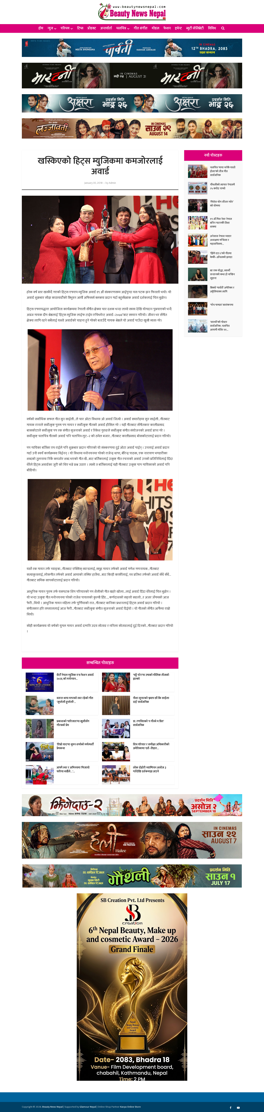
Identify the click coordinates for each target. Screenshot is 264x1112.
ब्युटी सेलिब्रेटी (195, 28)
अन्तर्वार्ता (106, 28)
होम (40, 28)
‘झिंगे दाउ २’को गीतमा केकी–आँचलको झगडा (221, 255)
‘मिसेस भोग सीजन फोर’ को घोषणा (221, 204)
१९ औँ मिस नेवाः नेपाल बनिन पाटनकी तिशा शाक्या (221, 223)
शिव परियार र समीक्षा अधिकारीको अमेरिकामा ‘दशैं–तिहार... (151, 746)
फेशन (167, 28)
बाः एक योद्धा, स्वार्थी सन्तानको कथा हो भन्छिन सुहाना (222, 274)
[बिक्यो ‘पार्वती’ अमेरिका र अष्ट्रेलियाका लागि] (199, 291)
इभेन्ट (178, 28)
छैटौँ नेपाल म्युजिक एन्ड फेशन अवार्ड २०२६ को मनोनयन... (75, 677)
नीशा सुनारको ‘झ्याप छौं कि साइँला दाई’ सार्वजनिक (151, 700)
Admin (112, 183)
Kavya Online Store (130, 1107)
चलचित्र (121, 28)
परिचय (65, 28)
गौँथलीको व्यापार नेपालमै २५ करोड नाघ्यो (222, 186)
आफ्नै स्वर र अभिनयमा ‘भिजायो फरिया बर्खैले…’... (73, 769)
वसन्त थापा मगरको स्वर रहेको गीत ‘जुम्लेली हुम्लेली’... (75, 700)
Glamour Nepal (88, 1107)
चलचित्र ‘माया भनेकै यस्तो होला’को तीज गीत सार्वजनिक (222, 171)
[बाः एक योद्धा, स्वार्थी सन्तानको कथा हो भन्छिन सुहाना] (199, 274)
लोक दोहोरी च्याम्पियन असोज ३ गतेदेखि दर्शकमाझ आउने (149, 769)
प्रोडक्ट (92, 28)
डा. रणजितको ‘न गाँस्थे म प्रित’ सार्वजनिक (148, 723)
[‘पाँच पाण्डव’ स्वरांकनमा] (199, 308)
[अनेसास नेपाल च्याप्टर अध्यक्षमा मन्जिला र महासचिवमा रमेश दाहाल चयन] (199, 240)
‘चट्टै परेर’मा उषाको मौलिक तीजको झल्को (151, 677)
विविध (212, 28)
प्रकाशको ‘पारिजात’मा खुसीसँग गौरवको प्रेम (73, 723)
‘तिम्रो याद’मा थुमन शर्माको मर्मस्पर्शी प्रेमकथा (75, 746)
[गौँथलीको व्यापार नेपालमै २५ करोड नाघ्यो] (199, 188)
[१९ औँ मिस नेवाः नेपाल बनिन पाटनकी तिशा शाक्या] (199, 222)
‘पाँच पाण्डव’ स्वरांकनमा (221, 305)
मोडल (155, 28)
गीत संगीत (140, 28)
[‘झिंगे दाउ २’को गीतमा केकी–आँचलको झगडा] (199, 257)
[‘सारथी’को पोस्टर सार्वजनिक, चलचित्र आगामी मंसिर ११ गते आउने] (199, 326)
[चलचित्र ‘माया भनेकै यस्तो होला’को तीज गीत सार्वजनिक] (199, 171)
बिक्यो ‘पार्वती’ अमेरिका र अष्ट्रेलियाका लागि (222, 289)
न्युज (50, 28)
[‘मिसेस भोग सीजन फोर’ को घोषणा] (199, 205)
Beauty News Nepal (52, 1107)
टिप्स (80, 28)
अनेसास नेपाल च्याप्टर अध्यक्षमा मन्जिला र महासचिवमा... (220, 240)
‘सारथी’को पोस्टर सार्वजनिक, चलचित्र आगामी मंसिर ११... (220, 326)
